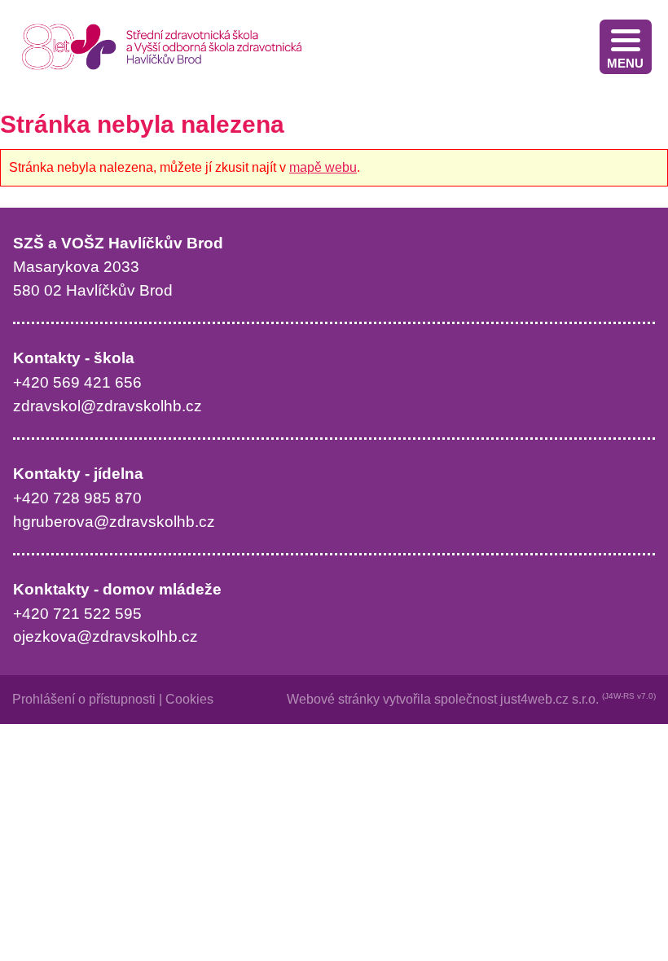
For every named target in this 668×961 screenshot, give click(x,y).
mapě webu (323, 167)
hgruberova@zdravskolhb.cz (114, 521)
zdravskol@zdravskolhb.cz (107, 406)
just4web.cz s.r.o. (549, 699)
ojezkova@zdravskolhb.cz (105, 636)
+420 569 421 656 (77, 382)
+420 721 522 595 (77, 613)
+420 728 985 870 (77, 498)
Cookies (189, 699)
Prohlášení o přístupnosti (84, 699)
